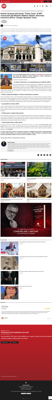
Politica (5, 21)
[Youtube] (43, 6)
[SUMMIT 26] (26, 71)
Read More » (2, 180)
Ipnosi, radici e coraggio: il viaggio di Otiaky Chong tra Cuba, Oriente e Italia (31, 271)
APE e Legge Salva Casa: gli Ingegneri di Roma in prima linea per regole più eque (32, 241)
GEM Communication (28, 398)
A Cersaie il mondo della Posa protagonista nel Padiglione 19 (10, 178)
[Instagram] (40, 6)
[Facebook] (35, 6)
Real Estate (4, 22)
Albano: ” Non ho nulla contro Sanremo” (25, 286)
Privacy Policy (23, 393)
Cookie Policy (29, 393)
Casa (3, 21)
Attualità (4, 20)
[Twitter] (37, 6)
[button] (38, 155)
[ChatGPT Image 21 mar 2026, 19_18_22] (26, 236)
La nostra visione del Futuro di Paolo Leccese (9, 376)
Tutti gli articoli (11, 150)
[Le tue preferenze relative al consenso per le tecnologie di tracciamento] (50, 398)
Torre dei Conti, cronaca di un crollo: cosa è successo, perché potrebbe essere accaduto (33, 256)
